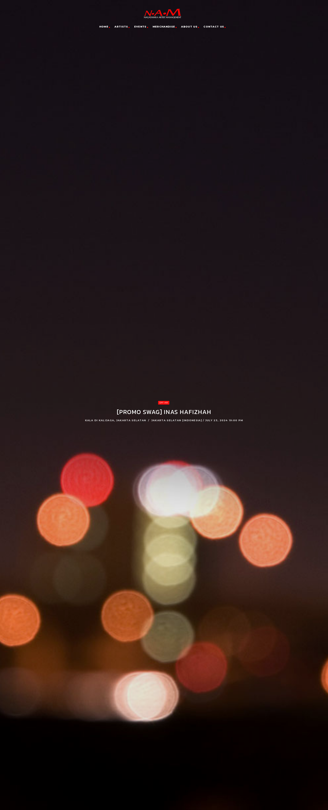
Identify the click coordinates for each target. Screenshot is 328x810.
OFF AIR (163, 402)
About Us (189, 26)
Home (103, 26)
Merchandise (164, 26)
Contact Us (213, 26)
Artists (121, 26)
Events (140, 26)
